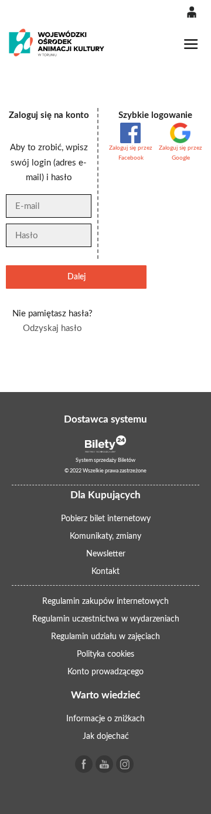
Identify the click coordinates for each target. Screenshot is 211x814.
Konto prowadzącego (105, 672)
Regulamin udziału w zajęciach (105, 637)
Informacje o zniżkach (105, 719)
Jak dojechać (106, 736)
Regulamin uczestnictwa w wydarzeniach (105, 619)
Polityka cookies (105, 654)
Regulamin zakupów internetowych (105, 601)
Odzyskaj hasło (52, 328)
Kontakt (105, 572)
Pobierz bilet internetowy (106, 519)
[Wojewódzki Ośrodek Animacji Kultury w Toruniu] (57, 42)
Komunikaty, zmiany (105, 536)
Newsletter (105, 554)
